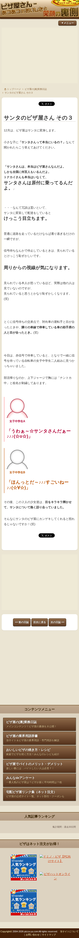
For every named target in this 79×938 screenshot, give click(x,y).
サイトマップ (49, 934)
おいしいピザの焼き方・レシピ (32, 752)
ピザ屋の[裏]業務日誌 (36, 89)
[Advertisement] (39, 55)
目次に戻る (39, 622)
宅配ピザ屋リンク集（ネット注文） (35, 794)
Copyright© (6, 931)
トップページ (14, 89)
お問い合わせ (33, 934)
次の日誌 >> (57, 622)
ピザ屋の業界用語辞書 (32, 738)
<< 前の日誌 (22, 622)
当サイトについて (69, 931)
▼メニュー (67, 22)
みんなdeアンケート (34, 780)
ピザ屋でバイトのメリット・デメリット (34, 766)
